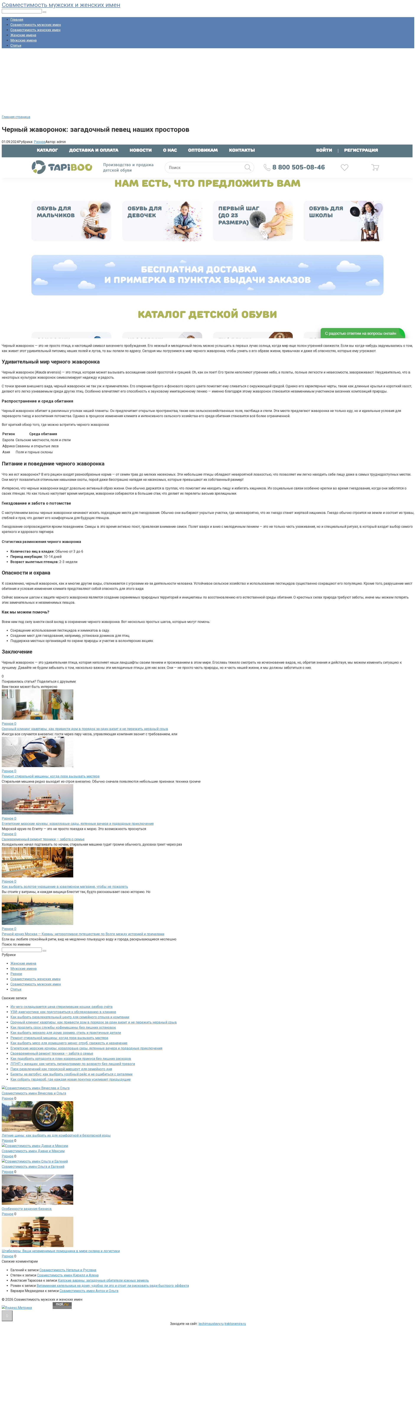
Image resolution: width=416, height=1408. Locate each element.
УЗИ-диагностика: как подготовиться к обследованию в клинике (63, 1012)
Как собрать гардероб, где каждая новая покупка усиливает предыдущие (70, 1079)
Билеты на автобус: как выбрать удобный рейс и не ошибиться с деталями (71, 1074)
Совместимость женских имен (35, 30)
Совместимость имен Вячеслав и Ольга (34, 1093)
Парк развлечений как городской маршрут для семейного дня (61, 1069)
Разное (40, 142)
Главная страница (16, 117)
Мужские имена (23, 40)
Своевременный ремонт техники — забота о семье (43, 839)
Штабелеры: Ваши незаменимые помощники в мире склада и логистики (61, 1251)
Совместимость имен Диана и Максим (33, 1151)
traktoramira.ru (235, 1324)
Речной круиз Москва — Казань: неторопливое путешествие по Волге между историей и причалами (83, 934)
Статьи (15, 45)
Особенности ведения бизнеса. (27, 1209)
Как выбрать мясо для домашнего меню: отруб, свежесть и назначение (68, 1043)
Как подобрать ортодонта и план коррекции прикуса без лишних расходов (70, 1059)
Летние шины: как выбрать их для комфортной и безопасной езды (56, 1135)
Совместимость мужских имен (35, 25)
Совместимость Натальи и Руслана (67, 1270)
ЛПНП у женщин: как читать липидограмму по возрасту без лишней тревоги (72, 1064)
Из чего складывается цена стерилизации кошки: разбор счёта (61, 1007)
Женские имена (23, 35)
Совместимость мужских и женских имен (61, 4)
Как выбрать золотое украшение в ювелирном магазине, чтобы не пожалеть (65, 887)
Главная (16, 20)
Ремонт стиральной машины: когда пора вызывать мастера (50, 776)
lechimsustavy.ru (211, 1324)
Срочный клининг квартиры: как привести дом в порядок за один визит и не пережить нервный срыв (85, 729)
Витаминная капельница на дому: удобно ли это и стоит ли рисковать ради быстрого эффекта (113, 1286)
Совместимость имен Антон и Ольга (89, 1291)
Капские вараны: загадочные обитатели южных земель (103, 1280)
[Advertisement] (208, 82)
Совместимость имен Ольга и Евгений (33, 1167)
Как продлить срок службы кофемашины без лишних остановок (63, 1027)
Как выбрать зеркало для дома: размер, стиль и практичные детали (65, 1033)
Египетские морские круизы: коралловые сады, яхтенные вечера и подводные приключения (78, 824)
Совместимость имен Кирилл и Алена (68, 1275)
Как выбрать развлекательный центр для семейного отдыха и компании (69, 1017)
